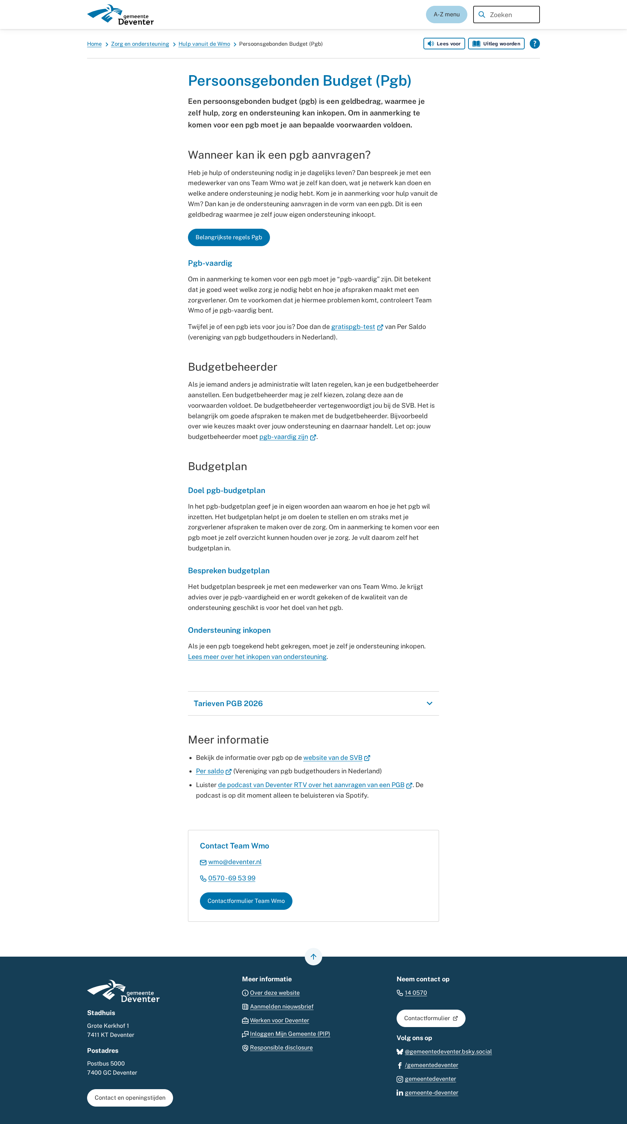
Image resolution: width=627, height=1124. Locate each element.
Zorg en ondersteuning (140, 44)
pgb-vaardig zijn (287, 436)
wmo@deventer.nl (235, 862)
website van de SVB (337, 757)
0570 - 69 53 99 (231, 878)
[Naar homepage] (120, 14)
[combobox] (506, 14)
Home (94, 44)
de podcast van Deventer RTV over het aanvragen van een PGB (315, 785)
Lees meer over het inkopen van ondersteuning (257, 656)
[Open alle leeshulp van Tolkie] (535, 43)
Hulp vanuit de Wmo (204, 44)
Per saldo (214, 771)
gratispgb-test (357, 326)
